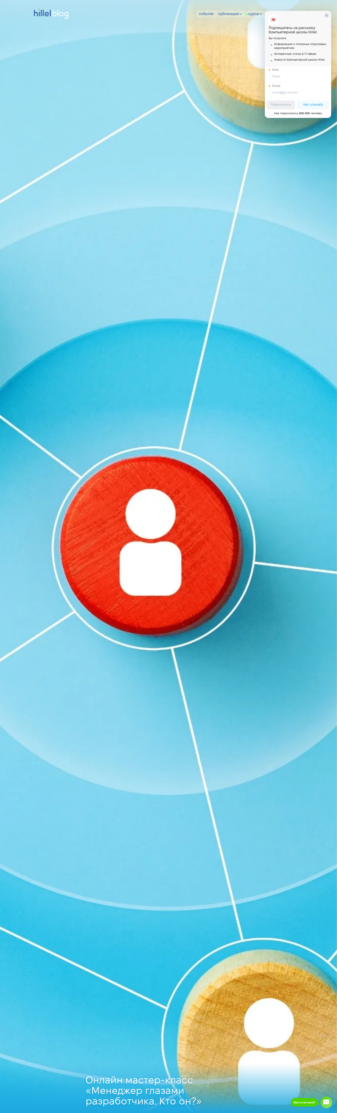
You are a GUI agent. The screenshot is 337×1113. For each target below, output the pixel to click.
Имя (275, 69)
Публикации (228, 14)
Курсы (253, 14)
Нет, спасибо (313, 104)
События (206, 14)
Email (276, 86)
